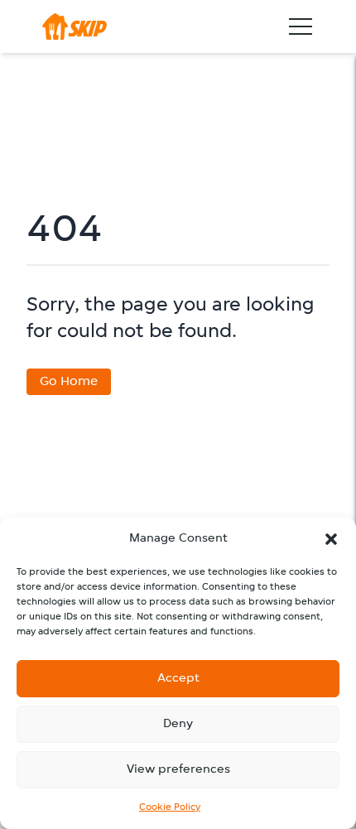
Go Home (69, 381)
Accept (178, 678)
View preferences (178, 770)
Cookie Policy (169, 807)
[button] (331, 539)
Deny (178, 724)
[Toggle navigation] (300, 26)
